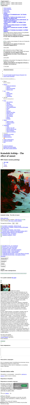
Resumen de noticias (8, 69)
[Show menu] (10, 1)
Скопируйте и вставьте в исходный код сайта (12, 385)
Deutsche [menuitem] (22, 75)
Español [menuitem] (13, 75)
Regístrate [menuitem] (12, 76)
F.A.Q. (5, 401)
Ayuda (2, 401)
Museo (6, 82)
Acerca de (9, 401)
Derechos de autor (5, 403)
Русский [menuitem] (5, 75)
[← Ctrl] (8, 235)
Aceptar (24, 385)
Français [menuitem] (18, 75)
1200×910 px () (20, 219)
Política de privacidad (22, 402)
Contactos (14, 401)
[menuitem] (25, 75)
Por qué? (14, 277)
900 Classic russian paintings (15, 220)
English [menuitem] (9, 75)
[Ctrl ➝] (9, 245)
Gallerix (7, 393)
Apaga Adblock (4, 337)
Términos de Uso (13, 402)
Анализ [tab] (5, 166)
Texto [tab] (5, 165)
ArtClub (8, 98)
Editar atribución (4, 218)
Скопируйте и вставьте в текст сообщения (11, 389)
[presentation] (16, 167)
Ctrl (13, 223)
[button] (7, 8)
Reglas (7, 402)
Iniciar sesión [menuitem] (6, 76)
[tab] (5, 162)
